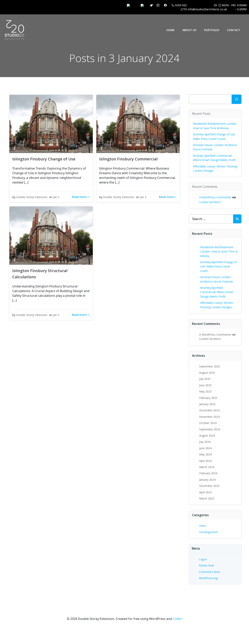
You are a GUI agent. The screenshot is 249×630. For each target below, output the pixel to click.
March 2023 (206, 498)
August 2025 (207, 372)
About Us (189, 30)
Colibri (177, 619)
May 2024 (205, 454)
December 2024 (209, 410)
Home (171, 30)
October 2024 (208, 423)
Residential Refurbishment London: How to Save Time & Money (219, 251)
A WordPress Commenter (215, 197)
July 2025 (204, 379)
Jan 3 (56, 197)
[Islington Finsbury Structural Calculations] (51, 235)
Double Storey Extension (31, 197)
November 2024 (209, 417)
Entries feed (206, 565)
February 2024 (208, 473)
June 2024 (205, 448)
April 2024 (205, 461)
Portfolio (211, 30)
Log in (203, 559)
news (202, 525)
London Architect (210, 202)
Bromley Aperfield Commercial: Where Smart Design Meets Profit (216, 292)
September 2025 (209, 366)
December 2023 (209, 486)
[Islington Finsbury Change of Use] (51, 123)
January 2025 (207, 404)
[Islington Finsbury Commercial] (138, 123)
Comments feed (209, 572)
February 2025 (208, 398)
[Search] (236, 99)
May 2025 (205, 391)
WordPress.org (208, 578)
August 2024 (207, 435)
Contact (233, 30)
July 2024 (204, 442)
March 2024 (206, 467)
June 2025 (205, 385)
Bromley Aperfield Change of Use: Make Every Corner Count (218, 266)
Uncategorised (208, 532)
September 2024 (209, 429)
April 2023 (205, 492)
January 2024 (207, 479)
